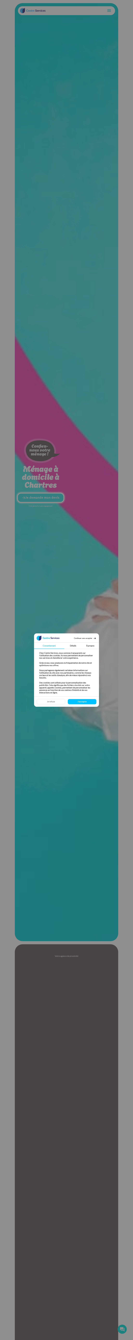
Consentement (49, 645)
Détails (73, 645)
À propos (90, 645)
